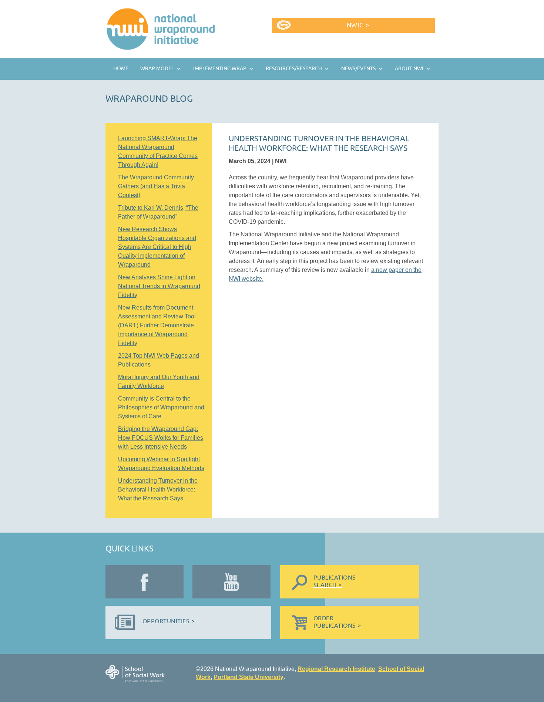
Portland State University (248, 677)
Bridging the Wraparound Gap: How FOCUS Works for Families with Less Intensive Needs (160, 438)
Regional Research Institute (336, 669)
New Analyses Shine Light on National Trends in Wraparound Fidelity (159, 286)
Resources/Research (294, 68)
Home (120, 68)
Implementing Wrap (219, 68)
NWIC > (358, 25)
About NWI (409, 68)
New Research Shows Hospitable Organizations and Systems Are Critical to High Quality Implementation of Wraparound (157, 247)
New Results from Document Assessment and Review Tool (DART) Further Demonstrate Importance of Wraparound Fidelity (157, 325)
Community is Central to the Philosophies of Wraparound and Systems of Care (161, 407)
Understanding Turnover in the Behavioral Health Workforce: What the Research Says (158, 489)
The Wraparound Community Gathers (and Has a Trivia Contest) (156, 186)
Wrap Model (157, 68)
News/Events (358, 68)
